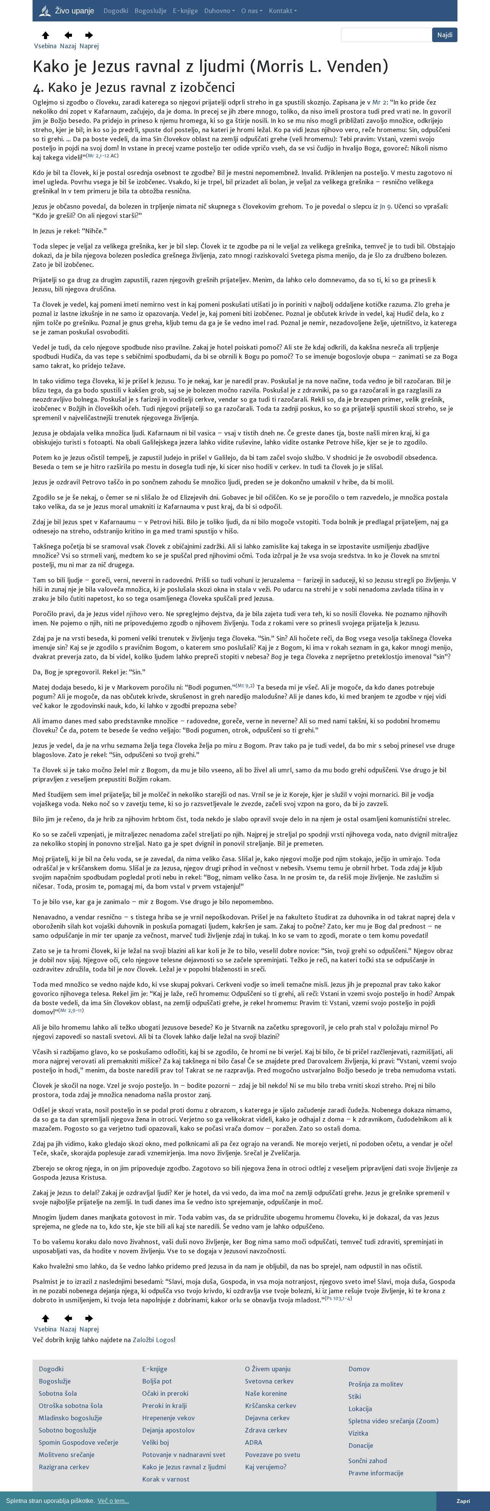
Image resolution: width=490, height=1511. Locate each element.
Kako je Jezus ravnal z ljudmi (184, 1467)
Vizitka (358, 1433)
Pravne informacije (375, 1473)
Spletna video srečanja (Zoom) (393, 1421)
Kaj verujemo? (265, 1467)
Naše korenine (266, 1393)
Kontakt (280, 11)
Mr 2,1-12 (98, 156)
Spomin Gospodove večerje (78, 1442)
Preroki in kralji (164, 1406)
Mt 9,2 (245, 685)
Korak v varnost (165, 1479)
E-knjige (185, 11)
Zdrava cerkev (266, 1430)
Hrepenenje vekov (168, 1418)
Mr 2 (379, 102)
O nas (249, 11)
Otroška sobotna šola (71, 1406)
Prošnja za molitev (375, 1384)
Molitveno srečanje (67, 1455)
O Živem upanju (268, 1369)
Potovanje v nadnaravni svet (183, 1455)
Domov (359, 1369)
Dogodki (115, 11)
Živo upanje (73, 11)
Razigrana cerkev (64, 1467)
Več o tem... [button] (113, 1501)
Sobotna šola (58, 1393)
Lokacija (360, 1409)
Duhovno (217, 11)
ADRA (253, 1442)
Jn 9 (385, 206)
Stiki (354, 1396)
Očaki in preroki (165, 1393)
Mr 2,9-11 (71, 1010)
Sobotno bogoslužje (67, 1430)
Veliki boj (155, 1442)
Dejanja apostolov (168, 1430)
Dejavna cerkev (267, 1418)
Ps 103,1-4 (338, 1298)
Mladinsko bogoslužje (70, 1418)
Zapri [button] (463, 1501)
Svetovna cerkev (269, 1381)
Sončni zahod (367, 1461)
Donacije (360, 1445)
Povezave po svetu (272, 1455)
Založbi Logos (153, 1340)
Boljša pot (157, 1381)
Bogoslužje (150, 11)
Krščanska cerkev (270, 1406)
